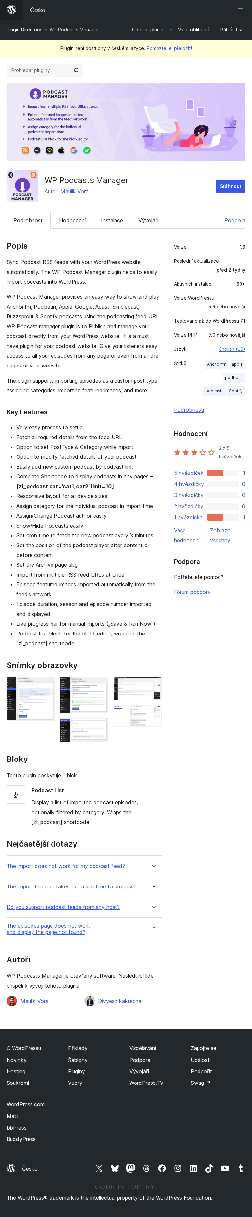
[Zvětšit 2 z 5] (99, 685)
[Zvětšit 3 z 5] (99, 727)
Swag (201, 1083)
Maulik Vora (74, 191)
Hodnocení (72, 220)
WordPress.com (26, 1104)
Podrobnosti (28, 220)
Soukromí (18, 1083)
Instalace (112, 220)
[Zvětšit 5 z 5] (153, 714)
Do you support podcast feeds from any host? (63, 907)
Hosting (16, 1071)
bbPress (17, 1127)
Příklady (78, 1048)
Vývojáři (148, 220)
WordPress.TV (146, 1083)
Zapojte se (203, 1048)
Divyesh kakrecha (119, 1001)
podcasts (214, 390)
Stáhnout (230, 186)
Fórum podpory (192, 592)
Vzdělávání (142, 1048)
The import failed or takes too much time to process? (71, 887)
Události (201, 1060)
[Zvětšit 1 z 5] (46, 685)
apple (237, 364)
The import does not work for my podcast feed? (66, 866)
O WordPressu (24, 1048)
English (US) (232, 349)
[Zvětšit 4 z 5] (153, 685)
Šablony (78, 1060)
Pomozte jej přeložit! (169, 48)
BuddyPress (21, 1139)
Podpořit (201, 1071)
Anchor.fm (216, 364)
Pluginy (76, 1071)
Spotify (236, 390)
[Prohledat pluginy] (76, 70)
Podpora (234, 220)
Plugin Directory (24, 29)
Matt (12, 1116)
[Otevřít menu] (241, 10)
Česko (30, 1168)
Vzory (75, 1083)
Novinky (17, 1060)
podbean (234, 377)
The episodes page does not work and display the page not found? (48, 929)
